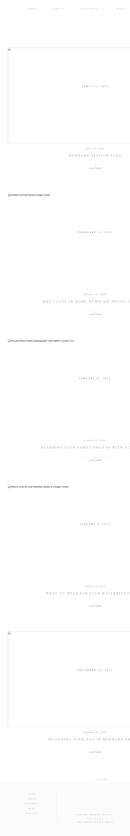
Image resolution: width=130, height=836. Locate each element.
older (103, 779)
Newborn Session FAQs (95, 155)
